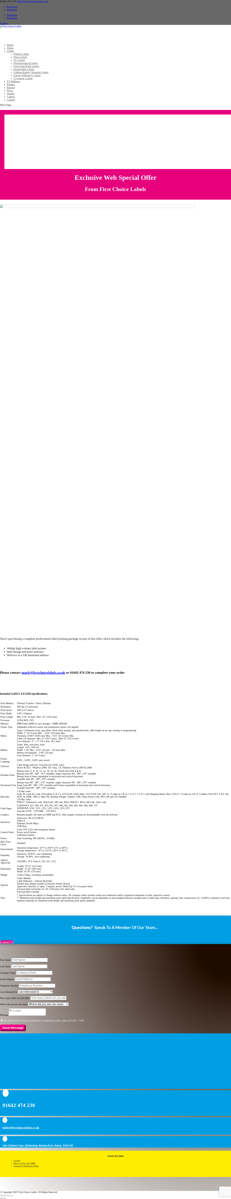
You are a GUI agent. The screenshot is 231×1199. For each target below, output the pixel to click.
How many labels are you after (14, 998)
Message (4, 1015)
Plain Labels (20, 57)
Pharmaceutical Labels (26, 63)
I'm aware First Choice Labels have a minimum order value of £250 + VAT (44, 1020)
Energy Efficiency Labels (27, 75)
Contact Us (7, 942)
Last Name (5, 966)
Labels (10, 51)
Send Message (13, 1027)
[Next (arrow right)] (4, 1198)
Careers (11, 99)
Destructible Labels (24, 69)
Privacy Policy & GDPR (24, 1163)
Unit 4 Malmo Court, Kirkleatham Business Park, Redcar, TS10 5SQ (38, 1145)
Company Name (7, 973)
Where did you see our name (13, 1004)
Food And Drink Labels (26, 66)
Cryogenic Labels (23, 78)
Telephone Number (9, 985)
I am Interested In (8, 992)
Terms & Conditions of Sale (26, 1166)
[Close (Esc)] (11, 1195)
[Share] (8, 1195)
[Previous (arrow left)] (1, 1198)
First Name (5, 960)
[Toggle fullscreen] (4, 1195)
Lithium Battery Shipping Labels (31, 72)
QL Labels (19, 60)
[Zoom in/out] (1, 1195)
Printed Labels (21, 54)
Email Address (7, 979)
